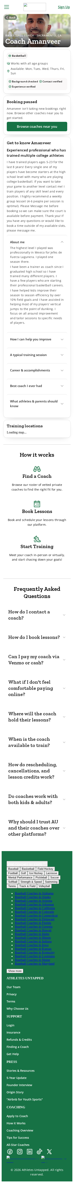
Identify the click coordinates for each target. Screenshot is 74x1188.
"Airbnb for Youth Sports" (25, 1099)
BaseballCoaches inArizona (33, 900)
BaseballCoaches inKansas (33, 949)
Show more (15, 971)
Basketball (28, 868)
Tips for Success (18, 1138)
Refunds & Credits (19, 1040)
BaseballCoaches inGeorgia (33, 926)
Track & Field (27, 886)
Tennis (12, 886)
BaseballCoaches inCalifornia (35, 908)
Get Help (13, 1054)
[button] (37, 242)
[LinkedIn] (29, 1152)
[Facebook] (10, 1152)
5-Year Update (17, 1078)
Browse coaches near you (37, 126)
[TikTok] (39, 1152)
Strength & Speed (31, 881)
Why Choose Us (17, 1009)
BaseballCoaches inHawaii (33, 930)
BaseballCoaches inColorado (34, 912)
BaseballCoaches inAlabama (34, 893)
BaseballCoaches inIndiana (33, 941)
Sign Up (64, 7)
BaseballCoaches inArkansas (34, 904)
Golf (23, 873)
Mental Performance (20, 877)
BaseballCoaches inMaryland (34, 963)
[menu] (7, 7)
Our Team (13, 987)
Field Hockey (45, 868)
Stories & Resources (21, 1071)
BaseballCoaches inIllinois (33, 937)
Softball (12, 881)
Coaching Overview (20, 1130)
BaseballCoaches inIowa (32, 945)
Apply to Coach (17, 1116)
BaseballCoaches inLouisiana (35, 956)
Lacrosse (51, 873)
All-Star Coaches (18, 1145)
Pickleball (41, 877)
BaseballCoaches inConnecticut (36, 915)
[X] (49, 1152)
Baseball (13, 868)
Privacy (12, 994)
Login (10, 1025)
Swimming (51, 881)
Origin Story (15, 1092)
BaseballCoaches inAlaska (33, 897)
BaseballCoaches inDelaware (34, 919)
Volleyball (44, 886)
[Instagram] (19, 1152)
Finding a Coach (18, 1047)
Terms (11, 1001)
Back (12, 17)
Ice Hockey (36, 873)
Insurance (13, 1032)
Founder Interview (19, 1085)
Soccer (54, 877)
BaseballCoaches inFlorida (33, 923)
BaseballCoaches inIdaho (32, 934)
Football (13, 873)
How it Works (16, 1123)
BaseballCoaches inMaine (32, 960)
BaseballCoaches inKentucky (35, 952)
